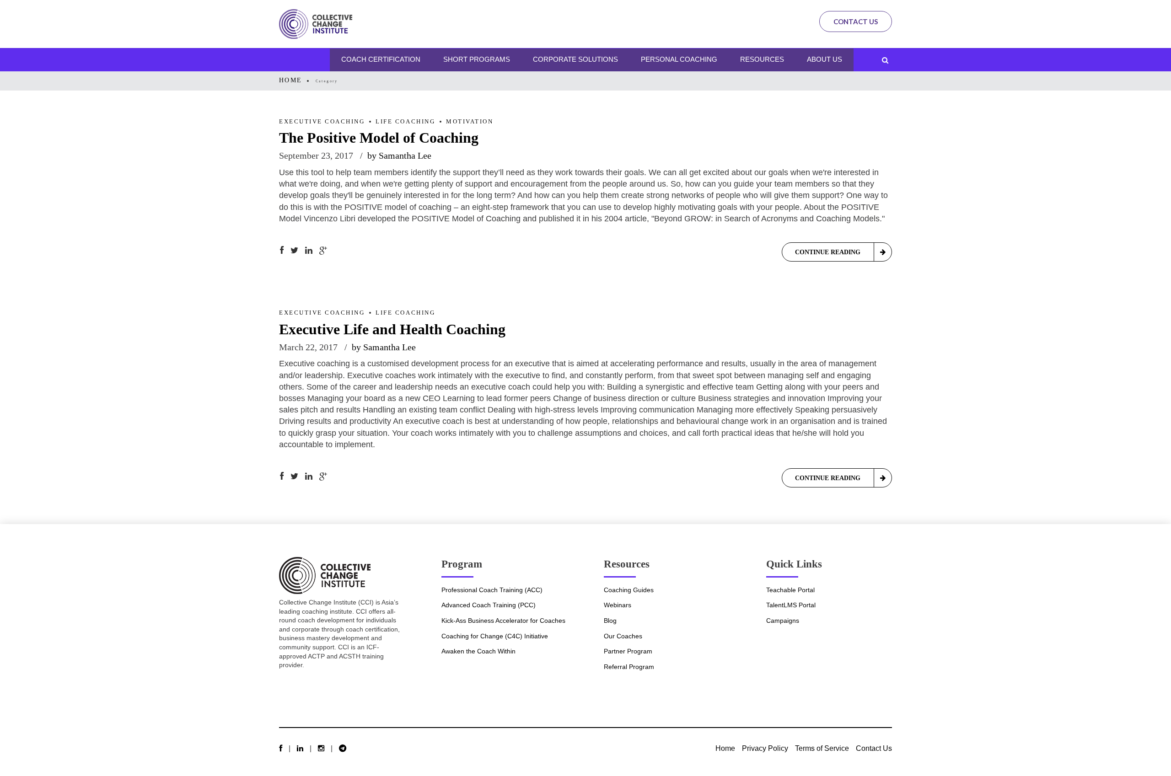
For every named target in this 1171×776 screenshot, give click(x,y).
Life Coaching (405, 121)
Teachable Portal (790, 590)
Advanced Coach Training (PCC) (488, 605)
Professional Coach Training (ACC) (492, 590)
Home (290, 80)
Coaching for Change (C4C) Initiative (494, 636)
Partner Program (628, 651)
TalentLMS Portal (791, 605)
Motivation (469, 121)
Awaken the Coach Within (478, 651)
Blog (610, 620)
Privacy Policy (765, 748)
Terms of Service (822, 748)
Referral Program (629, 666)
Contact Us (855, 21)
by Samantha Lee (399, 155)
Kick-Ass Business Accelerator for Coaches (503, 620)
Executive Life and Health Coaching (392, 329)
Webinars (617, 605)
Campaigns (782, 620)
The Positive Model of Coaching (378, 137)
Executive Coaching (322, 121)
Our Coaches (623, 636)
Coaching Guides (629, 590)
